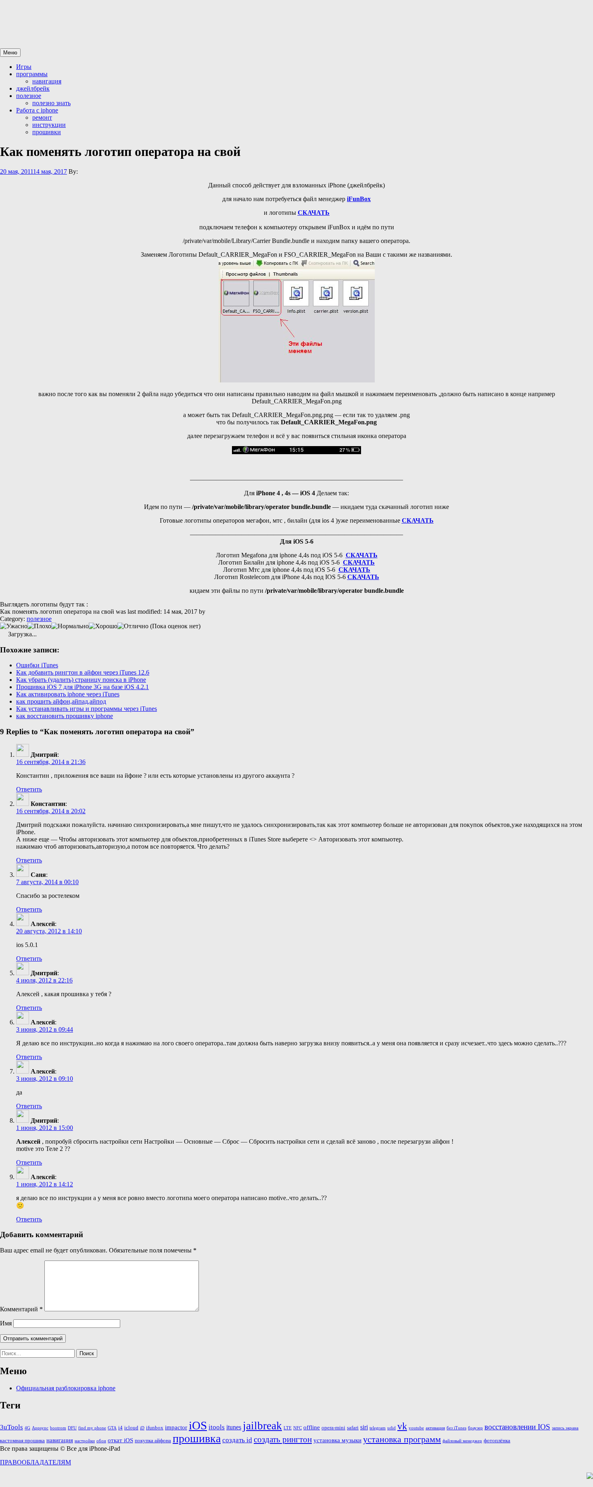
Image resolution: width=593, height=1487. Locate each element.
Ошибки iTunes (37, 665)
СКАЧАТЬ (418, 520)
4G (27, 1428)
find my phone (92, 1428)
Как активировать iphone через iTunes (67, 694)
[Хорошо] (103, 626)
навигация (46, 81)
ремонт (42, 117)
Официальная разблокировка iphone (65, 1388)
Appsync (40, 1428)
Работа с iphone (37, 110)
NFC (297, 1428)
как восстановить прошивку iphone (64, 715)
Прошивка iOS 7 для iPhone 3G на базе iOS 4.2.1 (82, 686)
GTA (112, 1428)
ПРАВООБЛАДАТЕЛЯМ (35, 1462)
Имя (6, 1323)
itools (217, 1427)
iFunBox (359, 198)
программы (32, 74)
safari (353, 1428)
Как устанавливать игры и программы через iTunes (86, 708)
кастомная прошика (22, 1440)
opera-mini (333, 1428)
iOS (198, 1425)
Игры (23, 66)
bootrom (58, 1428)
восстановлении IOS (517, 1427)
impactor (176, 1427)
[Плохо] (39, 626)
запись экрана (565, 1428)
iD (142, 1428)
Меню (10, 53)
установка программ (402, 1439)
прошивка (197, 1438)
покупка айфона (153, 1440)
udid (391, 1428)
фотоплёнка (497, 1440)
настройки (85, 1441)
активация (435, 1428)
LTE (288, 1428)
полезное (28, 95)
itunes (233, 1427)
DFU (72, 1428)
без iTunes (456, 1428)
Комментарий (21, 1309)
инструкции (49, 124)
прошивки (46, 132)
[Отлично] (132, 626)
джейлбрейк (33, 88)
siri (364, 1427)
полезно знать (51, 103)
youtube (416, 1428)
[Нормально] (70, 626)
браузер (475, 1428)
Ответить (29, 789)
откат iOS (120, 1440)
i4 (120, 1428)
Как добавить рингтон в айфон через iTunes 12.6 (82, 672)
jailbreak (262, 1426)
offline (311, 1427)
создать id (237, 1440)
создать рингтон (283, 1439)
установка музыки (337, 1440)
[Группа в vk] (590, 1476)
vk (402, 1426)
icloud (131, 1428)
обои (101, 1441)
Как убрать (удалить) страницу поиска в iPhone (81, 679)
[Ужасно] (13, 626)
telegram (378, 1428)
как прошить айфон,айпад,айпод (61, 701)
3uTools (11, 1427)
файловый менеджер (462, 1441)
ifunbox (154, 1428)
